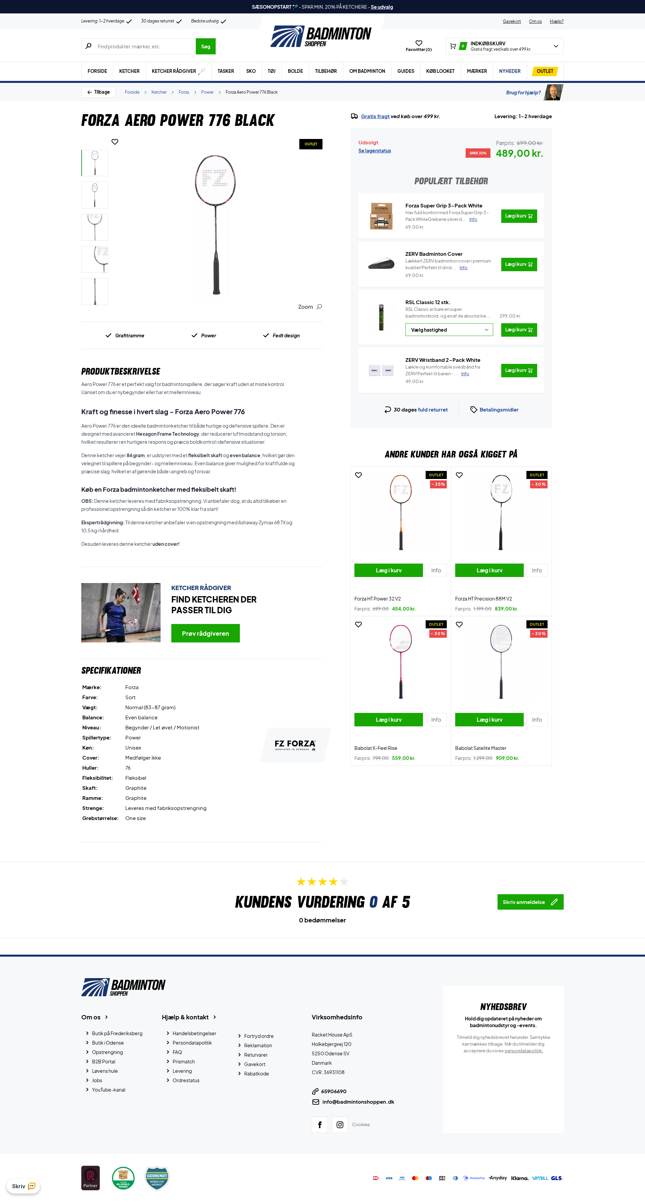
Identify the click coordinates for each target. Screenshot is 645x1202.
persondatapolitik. (524, 1050)
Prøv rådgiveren (205, 633)
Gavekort (512, 21)
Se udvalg (382, 7)
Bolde (295, 71)
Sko (251, 71)
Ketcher (129, 71)
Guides (405, 71)
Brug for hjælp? (523, 92)
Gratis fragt (375, 116)
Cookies (361, 1124)
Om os (535, 21)
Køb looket (440, 71)
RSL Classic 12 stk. (428, 302)
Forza (184, 92)
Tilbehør (326, 71)
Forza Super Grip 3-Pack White (443, 205)
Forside (97, 71)
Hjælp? (557, 21)
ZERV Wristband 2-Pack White (442, 359)
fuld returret (433, 409)
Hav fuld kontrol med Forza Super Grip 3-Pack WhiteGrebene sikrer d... (447, 216)
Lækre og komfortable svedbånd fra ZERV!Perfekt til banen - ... (442, 370)
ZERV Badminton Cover (434, 253)
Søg (205, 46)
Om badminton (367, 71)
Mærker (477, 71)
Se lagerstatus (374, 150)
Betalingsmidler (499, 409)
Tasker (226, 71)
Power (207, 92)
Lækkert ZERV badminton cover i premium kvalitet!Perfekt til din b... (448, 264)
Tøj (271, 71)
